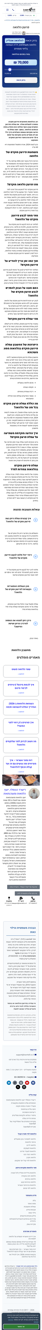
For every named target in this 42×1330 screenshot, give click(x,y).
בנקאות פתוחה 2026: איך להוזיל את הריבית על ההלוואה (22, 1255)
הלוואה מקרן (31, 1157)
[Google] (21, 1083)
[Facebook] (33, 1083)
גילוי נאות (32, 1213)
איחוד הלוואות (30, 1142)
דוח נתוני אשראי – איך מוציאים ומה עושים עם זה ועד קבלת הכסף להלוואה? (21, 764)
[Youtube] (27, 1083)
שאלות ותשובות (30, 1206)
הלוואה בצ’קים (30, 1179)
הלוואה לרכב (31, 1145)
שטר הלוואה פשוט (21, 669)
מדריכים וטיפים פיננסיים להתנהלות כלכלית (19, 20)
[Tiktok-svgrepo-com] (15, 1083)
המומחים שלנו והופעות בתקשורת (23, 1103)
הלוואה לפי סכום (29, 1188)
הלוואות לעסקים (30, 1148)
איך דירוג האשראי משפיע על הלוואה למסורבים (22, 1237)
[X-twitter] (18, 1087)
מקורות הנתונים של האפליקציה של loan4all (23, 1122)
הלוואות (37, 20)
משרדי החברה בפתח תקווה (26, 1106)
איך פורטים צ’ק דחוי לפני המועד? (21, 724)
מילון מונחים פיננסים (28, 1216)
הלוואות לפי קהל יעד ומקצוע (25, 1160)
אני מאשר (21, 1326)
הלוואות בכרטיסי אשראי (27, 1185)
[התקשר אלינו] (13, 9)
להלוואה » (21, 674)
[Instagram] (24, 1087)
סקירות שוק (31, 1224)
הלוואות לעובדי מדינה (28, 1151)
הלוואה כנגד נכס (30, 1154)
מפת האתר (32, 1203)
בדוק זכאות (21, 80)
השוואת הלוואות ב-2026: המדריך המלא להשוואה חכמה (21, 705)
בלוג (34, 1200)
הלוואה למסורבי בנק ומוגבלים (25, 1139)
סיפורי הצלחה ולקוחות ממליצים (24, 1115)
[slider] (20, 69)
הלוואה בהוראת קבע (28, 1182)
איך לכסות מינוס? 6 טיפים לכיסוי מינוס (21, 686)
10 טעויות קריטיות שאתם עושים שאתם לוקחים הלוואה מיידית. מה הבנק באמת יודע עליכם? (21, 1244)
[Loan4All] (29, 10)
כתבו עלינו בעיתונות (28, 1109)
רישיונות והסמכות (29, 1112)
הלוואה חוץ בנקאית (29, 1176)
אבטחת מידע (31, 1209)
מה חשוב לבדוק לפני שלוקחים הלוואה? (21, 743)
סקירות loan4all (30, 1126)
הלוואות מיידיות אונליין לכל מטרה (23, 1173)
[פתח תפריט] (7, 9)
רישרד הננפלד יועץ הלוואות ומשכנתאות (21, 1100)
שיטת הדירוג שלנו (29, 1118)
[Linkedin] (9, 1083)
